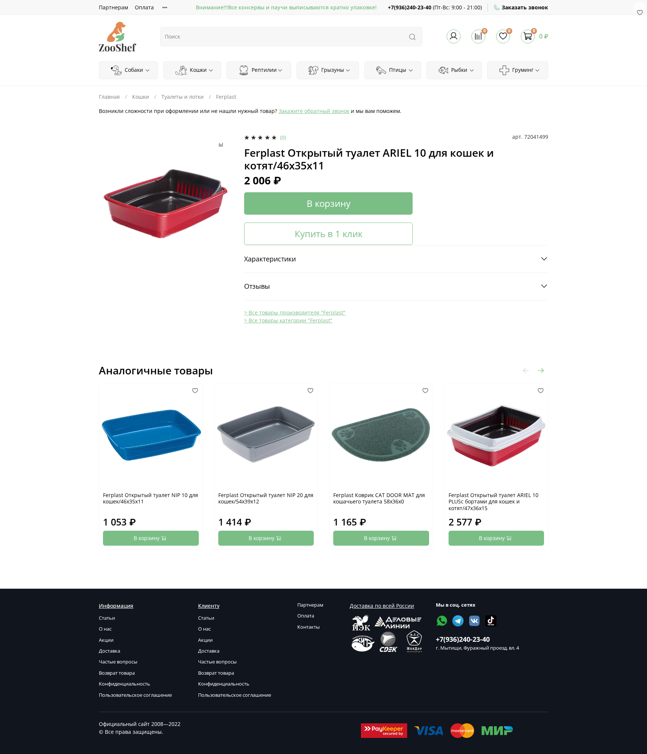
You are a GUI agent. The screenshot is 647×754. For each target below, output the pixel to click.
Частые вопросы (118, 662)
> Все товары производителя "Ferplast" (295, 312)
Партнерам (113, 7)
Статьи (107, 618)
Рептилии (263, 69)
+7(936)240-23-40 (409, 7)
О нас (105, 629)
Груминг (522, 69)
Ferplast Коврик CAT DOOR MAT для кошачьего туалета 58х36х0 (379, 498)
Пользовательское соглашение (135, 695)
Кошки (197, 69)
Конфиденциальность (124, 684)
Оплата (144, 7)
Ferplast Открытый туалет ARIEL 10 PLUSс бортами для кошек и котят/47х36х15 (493, 501)
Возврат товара (117, 673)
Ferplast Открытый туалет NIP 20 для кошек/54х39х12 (265, 498)
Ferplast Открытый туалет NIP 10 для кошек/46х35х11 (150, 498)
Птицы (397, 69)
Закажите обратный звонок (314, 110)
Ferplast (226, 96)
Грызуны (332, 69)
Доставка (109, 651)
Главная (109, 96)
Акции (106, 640)
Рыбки (458, 69)
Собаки (133, 69)
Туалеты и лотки (182, 96)
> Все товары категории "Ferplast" (288, 320)
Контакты (308, 627)
